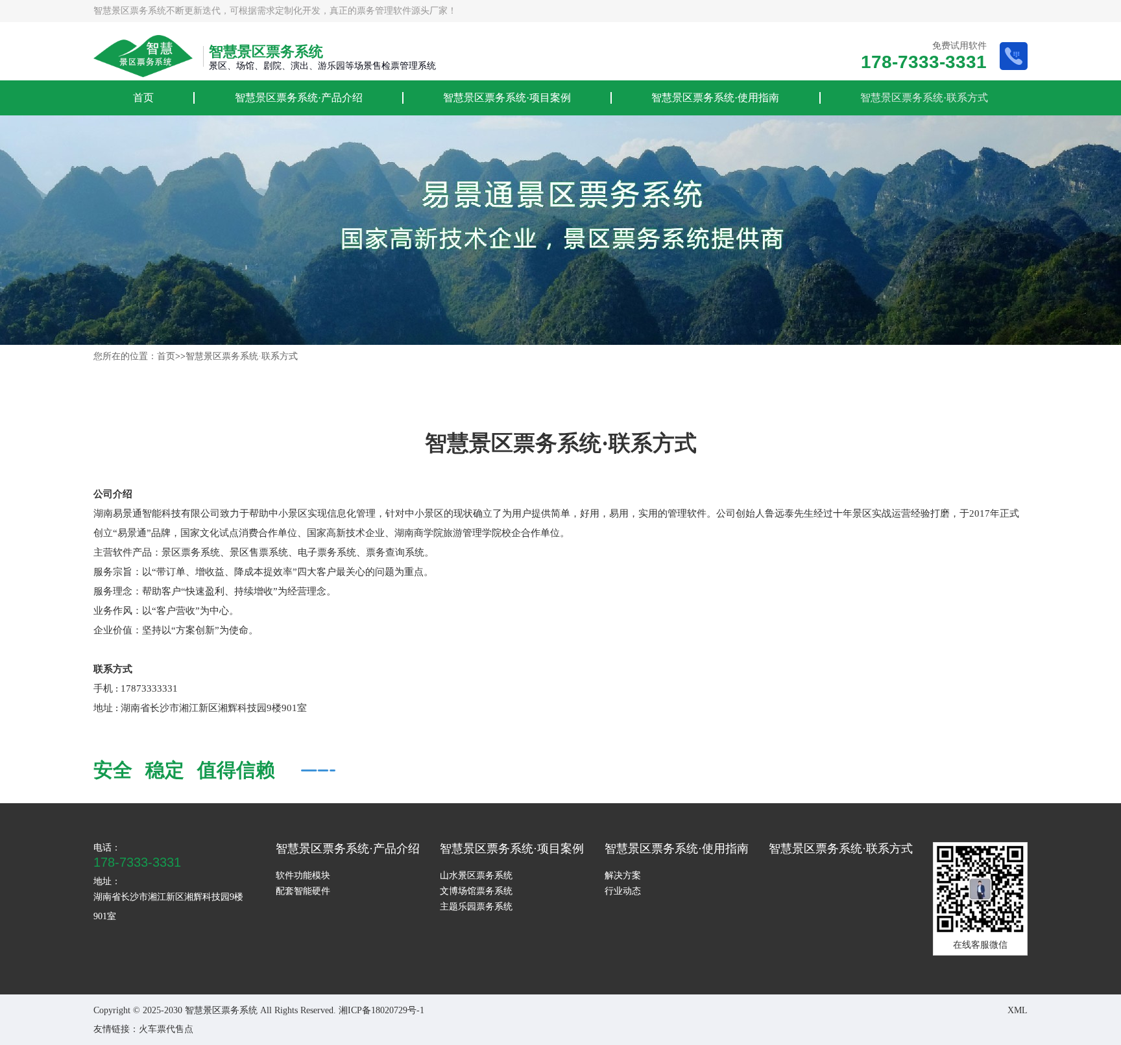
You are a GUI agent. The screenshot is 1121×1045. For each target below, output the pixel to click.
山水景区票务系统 (476, 875)
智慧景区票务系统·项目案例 (507, 97)
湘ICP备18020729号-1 (381, 1010)
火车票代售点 (166, 1029)
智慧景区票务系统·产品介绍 (299, 97)
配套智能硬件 (303, 891)
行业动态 (623, 891)
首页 (143, 97)
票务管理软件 (384, 11)
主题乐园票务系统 (476, 906)
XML (1017, 1010)
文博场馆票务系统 (476, 891)
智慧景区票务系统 (129, 11)
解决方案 (623, 875)
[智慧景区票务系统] (143, 56)
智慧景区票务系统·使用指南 (715, 97)
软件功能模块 (303, 875)
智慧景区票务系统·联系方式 (924, 97)
